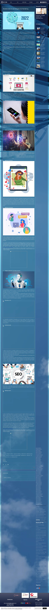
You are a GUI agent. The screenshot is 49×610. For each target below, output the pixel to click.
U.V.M (45, 568)
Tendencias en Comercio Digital (40, 562)
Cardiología (37, 511)
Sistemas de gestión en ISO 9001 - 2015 (41, 556)
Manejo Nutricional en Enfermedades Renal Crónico (41, 535)
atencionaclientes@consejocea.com (10, 603)
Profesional (37, 552)
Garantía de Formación (38, 606)
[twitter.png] (42, 2)
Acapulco (38, 506)
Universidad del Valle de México (40, 571)
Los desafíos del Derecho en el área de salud (41, 532)
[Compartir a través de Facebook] (3, 464)
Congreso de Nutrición (43, 511)
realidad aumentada (29, 453)
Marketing (4, 460)
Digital (37, 515)
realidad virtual (23, 453)
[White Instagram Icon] (46, 2)
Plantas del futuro (41, 550)
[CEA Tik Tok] (30, 603)
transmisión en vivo (6, 456)
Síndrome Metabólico (39, 558)
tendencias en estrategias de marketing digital (13, 455)
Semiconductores (38, 553)
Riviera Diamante (41, 552)
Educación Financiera (41, 515)
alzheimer (44, 579)
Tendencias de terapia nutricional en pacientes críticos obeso (41, 561)
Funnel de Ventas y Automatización (40, 520)
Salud (45, 552)
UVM (36, 570)
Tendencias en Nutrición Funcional (40, 565)
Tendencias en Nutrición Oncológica (41, 567)
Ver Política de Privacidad (18, 608)
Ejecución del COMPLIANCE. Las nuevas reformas (41, 517)
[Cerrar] (47, 608)
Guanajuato (37, 523)
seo (10, 456)
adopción (42, 573)
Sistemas (37, 555)
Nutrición (40, 544)
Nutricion (37, 544)
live (31, 455)
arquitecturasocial (38, 582)
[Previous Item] (37, 11)
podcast (4, 455)
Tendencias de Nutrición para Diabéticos (41, 559)
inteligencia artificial (10, 453)
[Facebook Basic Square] (36, 588)
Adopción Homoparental (39, 508)
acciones (39, 573)
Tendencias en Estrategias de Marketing (41, 564)
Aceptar (45, 608)
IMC (40, 523)
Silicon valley (43, 553)
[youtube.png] (45, 2)
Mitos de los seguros (39, 538)
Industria (37, 526)
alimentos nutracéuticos (39, 579)
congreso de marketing (17, 453)
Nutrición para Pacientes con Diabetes (41, 549)
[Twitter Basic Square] (37, 588)
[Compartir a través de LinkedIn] (8, 464)
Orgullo (37, 550)
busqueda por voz (23, 455)
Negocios (4, 458)
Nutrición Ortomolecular (39, 547)
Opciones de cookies (38, 608)
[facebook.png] (40, 2)
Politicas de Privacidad (39, 604)
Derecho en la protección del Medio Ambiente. (41, 514)
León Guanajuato (38, 529)
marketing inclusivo (14, 456)
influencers (28, 455)
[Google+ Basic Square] (39, 588)
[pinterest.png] (43, 2)
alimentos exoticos (38, 576)
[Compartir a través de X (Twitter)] (5, 464)
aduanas (45, 573)
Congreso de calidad (38, 512)
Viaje (36, 573)
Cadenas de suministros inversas (40, 509)
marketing (4, 453)
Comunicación (5, 461)
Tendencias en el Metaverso (40, 568)
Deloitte (43, 512)
